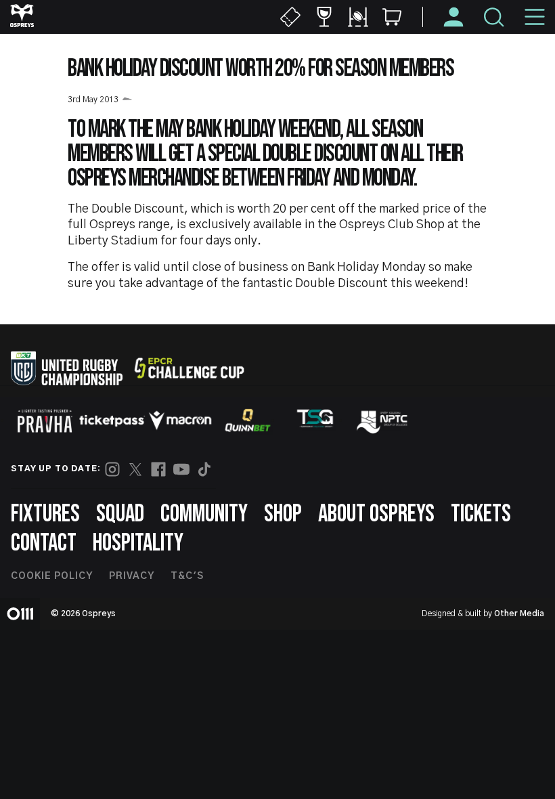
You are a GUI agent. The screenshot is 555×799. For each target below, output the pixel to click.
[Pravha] (45, 421)
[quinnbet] (248, 420)
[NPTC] (383, 420)
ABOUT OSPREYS (376, 514)
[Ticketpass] (112, 421)
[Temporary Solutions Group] (315, 421)
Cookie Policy (52, 576)
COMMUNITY (204, 514)
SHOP (283, 514)
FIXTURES (45, 514)
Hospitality (138, 543)
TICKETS (481, 514)
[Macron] (180, 420)
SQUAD (120, 514)
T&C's (187, 576)
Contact (43, 543)
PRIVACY (131, 576)
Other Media (519, 613)
